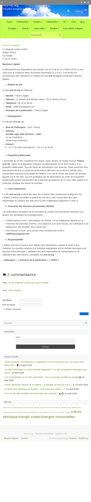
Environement (49, 407)
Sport (41, 412)
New (59, 407)
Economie (31, 407)
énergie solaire (29, 417)
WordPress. (84, 438)
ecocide (25, 407)
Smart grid (26, 412)
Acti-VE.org (10, 5)
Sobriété (32, 412)
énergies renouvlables (58, 417)
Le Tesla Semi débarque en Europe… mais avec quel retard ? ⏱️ (35, 389)
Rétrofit (20, 412)
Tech (54, 412)
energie (42, 407)
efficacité (36, 407)
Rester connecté (13, 309)
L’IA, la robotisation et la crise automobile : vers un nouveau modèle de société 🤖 (43, 377)
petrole (69, 407)
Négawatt (64, 407)
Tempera (73, 438)
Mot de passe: (9, 305)
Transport (67, 412)
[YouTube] (84, 2)
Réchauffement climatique (10, 412)
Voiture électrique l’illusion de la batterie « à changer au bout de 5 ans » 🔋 (39, 385)
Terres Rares (60, 412)
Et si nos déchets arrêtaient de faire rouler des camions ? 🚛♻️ (34, 393)
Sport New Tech (47, 412)
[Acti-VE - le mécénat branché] (81, 2)
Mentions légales (11, 438)
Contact (24, 438)
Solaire (37, 412)
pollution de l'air (76, 407)
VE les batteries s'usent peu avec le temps (28, 283)
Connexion (84, 314)
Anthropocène (7, 407)
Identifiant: (7, 300)
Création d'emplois (17, 407)
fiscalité (55, 407)
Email (18, 337)
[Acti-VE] (88, 2)
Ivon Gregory (14, 290)
